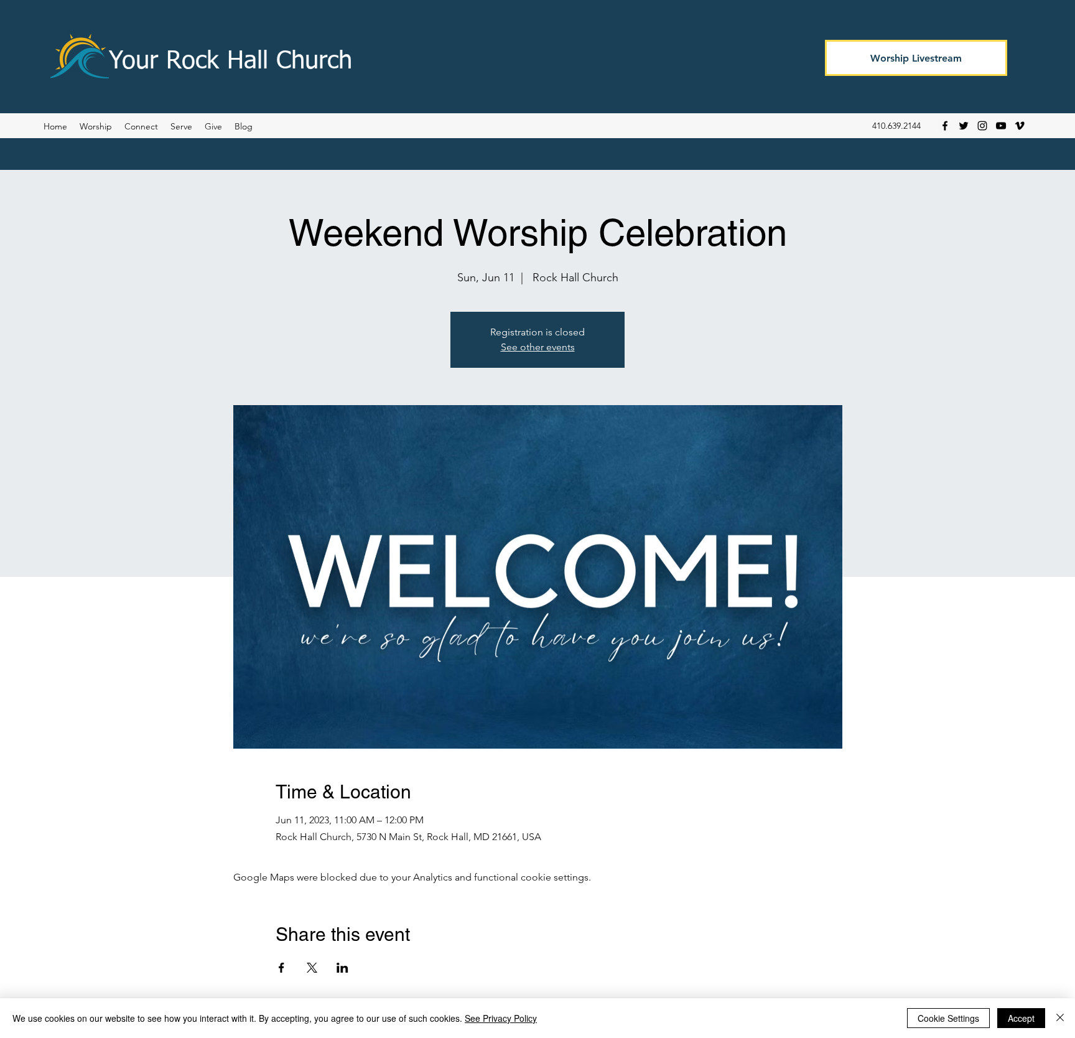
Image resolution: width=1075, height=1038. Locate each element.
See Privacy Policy (501, 1018)
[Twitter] (963, 125)
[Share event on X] (312, 968)
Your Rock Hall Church (230, 61)
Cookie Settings (948, 1018)
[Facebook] (945, 125)
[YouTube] (1001, 125)
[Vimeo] (1019, 125)
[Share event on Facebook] (281, 968)
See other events (538, 347)
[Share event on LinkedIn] (342, 968)
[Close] (1060, 1018)
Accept (1021, 1018)
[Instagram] (982, 125)
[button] (243, 126)
